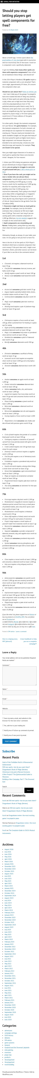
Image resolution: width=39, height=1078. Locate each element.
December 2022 (10, 947)
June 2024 (8, 903)
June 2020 (8, 1020)
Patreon (31, 614)
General (7, 1045)
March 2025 (9, 886)
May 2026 (8, 857)
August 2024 (9, 898)
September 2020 (10, 1012)
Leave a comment (21, 631)
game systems (9, 1043)
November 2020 (10, 1007)
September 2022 (10, 954)
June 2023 (8, 932)
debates (7, 1038)
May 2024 (8, 905)
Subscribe (8, 751)
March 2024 (9, 910)
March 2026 (9, 861)
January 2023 (9, 944)
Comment (6, 665)
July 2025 (8, 876)
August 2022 (9, 956)
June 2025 (8, 878)
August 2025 (9, 874)
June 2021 (8, 990)
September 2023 (10, 925)
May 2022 (8, 964)
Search (4, 787)
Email (4, 699)
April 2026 (8, 859)
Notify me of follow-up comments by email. (19, 730)
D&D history (9, 1035)
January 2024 (9, 915)
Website (5, 708)
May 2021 (8, 993)
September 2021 (10, 983)
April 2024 (8, 908)
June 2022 (8, 961)
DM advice (11, 631)
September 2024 (10, 896)
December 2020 (10, 1005)
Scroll (4, 800)
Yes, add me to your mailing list (14, 726)
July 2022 (8, 959)
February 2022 (9, 971)
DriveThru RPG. (20, 617)
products (7, 1057)
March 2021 (9, 998)
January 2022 (9, 973)
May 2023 (8, 934)
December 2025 (10, 866)
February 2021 (9, 1000)
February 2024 (9, 913)
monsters (8, 1052)
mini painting (9, 1050)
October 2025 (9, 871)
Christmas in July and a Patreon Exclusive (16, 772)
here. (33, 627)
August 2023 (9, 927)
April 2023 (8, 937)
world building (9, 1065)
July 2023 (8, 930)
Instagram (11, 624)
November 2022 (10, 949)
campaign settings (11, 1033)
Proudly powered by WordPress (12, 1072)
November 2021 (10, 978)
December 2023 (10, 917)
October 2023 (9, 922)
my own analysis (21, 218)
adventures (8, 1030)
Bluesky (16, 622)
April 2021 (8, 995)
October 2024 (9, 893)
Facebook (10, 619)
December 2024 (10, 891)
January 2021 (9, 1003)
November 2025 (10, 869)
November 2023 (10, 920)
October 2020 (9, 1010)
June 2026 (8, 854)
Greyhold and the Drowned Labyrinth (17, 1047)
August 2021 (9, 985)
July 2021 (8, 988)
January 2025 (9, 888)
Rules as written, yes (29, 92)
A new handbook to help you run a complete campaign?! (28, 641)
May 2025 (8, 881)
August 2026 (9, 849)
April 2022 (8, 966)
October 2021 (9, 981)
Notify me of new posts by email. (15, 735)
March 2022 (9, 968)
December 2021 (10, 976)
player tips (8, 1055)
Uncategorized (9, 1060)
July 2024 (8, 900)
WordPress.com (7, 1074)
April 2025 (8, 883)
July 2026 (8, 852)
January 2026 (9, 864)
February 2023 (9, 942)
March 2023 (9, 939)
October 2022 (9, 951)
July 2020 (8, 1017)
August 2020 (9, 1015)
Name (4, 689)
